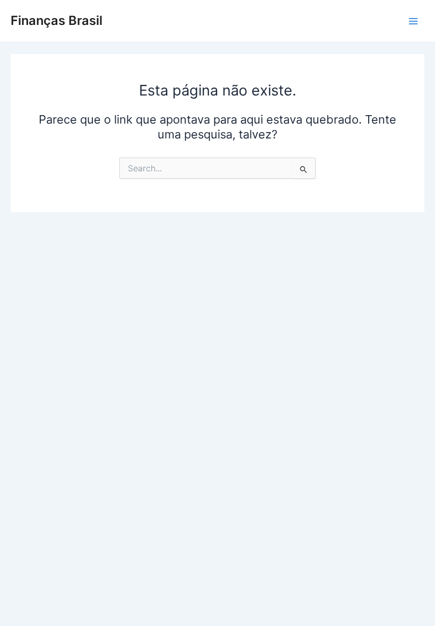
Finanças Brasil (56, 20)
